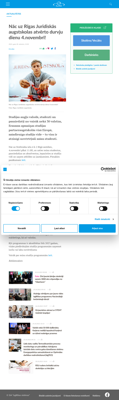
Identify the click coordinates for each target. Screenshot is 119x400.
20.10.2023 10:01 (41, 361)
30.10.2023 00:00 (41, 272)
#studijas (11, 49)
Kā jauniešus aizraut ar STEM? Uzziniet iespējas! (48, 311)
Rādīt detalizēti (102, 219)
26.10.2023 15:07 (41, 306)
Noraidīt (22, 228)
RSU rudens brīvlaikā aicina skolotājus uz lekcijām (47, 367)
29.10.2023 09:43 (39, 289)
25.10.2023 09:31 (29, 339)
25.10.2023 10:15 (38, 324)
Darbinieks (91, 55)
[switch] (45, 208)
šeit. (24, 160)
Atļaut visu (97, 228)
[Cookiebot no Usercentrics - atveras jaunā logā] (103, 169)
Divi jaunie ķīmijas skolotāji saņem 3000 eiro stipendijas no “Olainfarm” (49, 279)
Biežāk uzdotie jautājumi (85, 69)
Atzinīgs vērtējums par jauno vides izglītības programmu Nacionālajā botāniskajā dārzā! (48, 296)
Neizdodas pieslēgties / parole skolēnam (91, 65)
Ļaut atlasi (59, 228)
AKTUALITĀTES (14, 14)
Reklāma (96, 396)
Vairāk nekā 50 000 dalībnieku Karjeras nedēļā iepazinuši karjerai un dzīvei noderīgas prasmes (47, 331)
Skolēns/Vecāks (91, 40)
